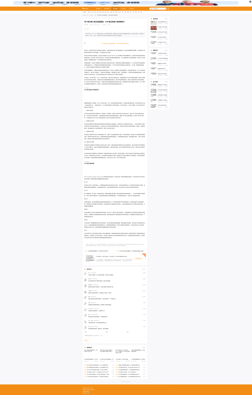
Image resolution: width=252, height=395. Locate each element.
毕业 (133, 12)
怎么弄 (119, 12)
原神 (95, 15)
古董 (111, 12)
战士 (131, 12)
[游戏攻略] (85, 8)
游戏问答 (88, 389)
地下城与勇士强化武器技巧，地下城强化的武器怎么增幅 (131, 251)
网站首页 (98, 8)
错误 (100, 12)
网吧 (116, 12)
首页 (88, 15)
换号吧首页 (107, 8)
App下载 (131, 8)
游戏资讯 (84, 389)
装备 (105, 12)
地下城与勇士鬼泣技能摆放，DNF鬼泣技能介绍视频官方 (107, 15)
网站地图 (92, 389)
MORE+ (144, 269)
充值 (97, 12)
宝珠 (128, 12)
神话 (103, 12)
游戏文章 (91, 15)
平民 (122, 12)
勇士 (108, 12)
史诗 (92, 12)
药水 (141, 12)
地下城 (89, 12)
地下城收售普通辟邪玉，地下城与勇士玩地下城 (98, 251)
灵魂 (95, 12)
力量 (125, 12)
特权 (114, 12)
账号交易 (123, 8)
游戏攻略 (115, 8)
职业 (136, 12)
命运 (139, 12)
